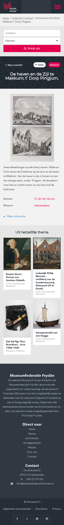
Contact (32, 456)
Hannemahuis (41, 205)
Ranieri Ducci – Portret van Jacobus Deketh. (15, 277)
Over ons (32, 451)
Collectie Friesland (22, 18)
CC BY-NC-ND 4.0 (44, 198)
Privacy (56, 508)
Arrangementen (32, 442)
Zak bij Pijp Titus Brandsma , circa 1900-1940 (15, 344)
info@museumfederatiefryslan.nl (35, 483)
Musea (32, 433)
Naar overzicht (15, 65)
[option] (32, 128)
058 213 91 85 (34, 479)
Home (5, 18)
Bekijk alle (34, 48)
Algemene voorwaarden (17, 508)
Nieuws (32, 447)
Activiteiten (32, 438)
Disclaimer (41, 508)
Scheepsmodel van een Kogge (47, 334)
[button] (57, 7)
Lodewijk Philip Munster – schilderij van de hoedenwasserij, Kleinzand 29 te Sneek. (45, 281)
